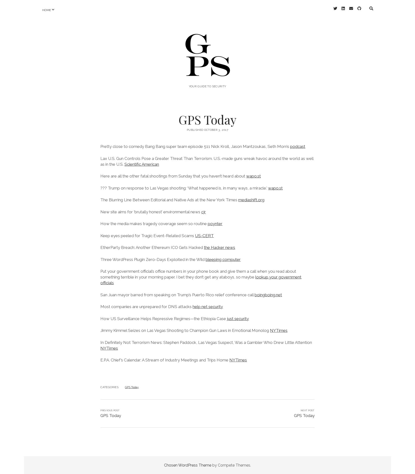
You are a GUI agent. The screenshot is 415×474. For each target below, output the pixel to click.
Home (46, 10)
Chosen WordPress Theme (187, 465)
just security (238, 318)
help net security (208, 306)
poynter (215, 223)
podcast (297, 146)
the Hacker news (219, 247)
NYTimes (278, 330)
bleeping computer (223, 259)
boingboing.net (268, 294)
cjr (203, 211)
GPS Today (132, 387)
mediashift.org (251, 199)
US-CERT (204, 235)
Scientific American (141, 164)
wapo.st (253, 176)
